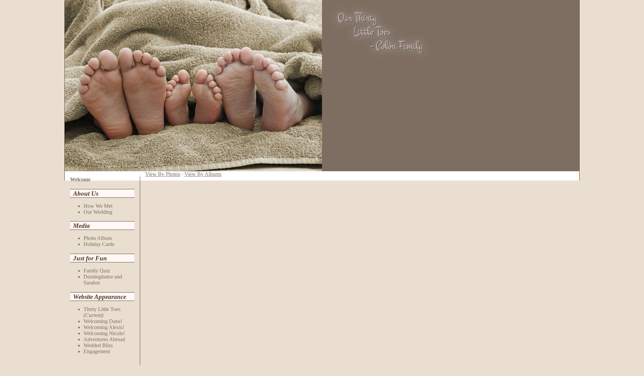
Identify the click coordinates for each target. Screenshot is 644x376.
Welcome (80, 179)
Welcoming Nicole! (104, 333)
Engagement (97, 351)
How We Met (98, 206)
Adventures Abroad (104, 339)
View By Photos (162, 174)
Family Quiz (97, 270)
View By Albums (202, 174)
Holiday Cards (99, 244)
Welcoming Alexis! (104, 327)
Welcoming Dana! (103, 321)
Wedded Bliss (98, 345)
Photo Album (98, 238)
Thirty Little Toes (102, 309)
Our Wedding (98, 212)
